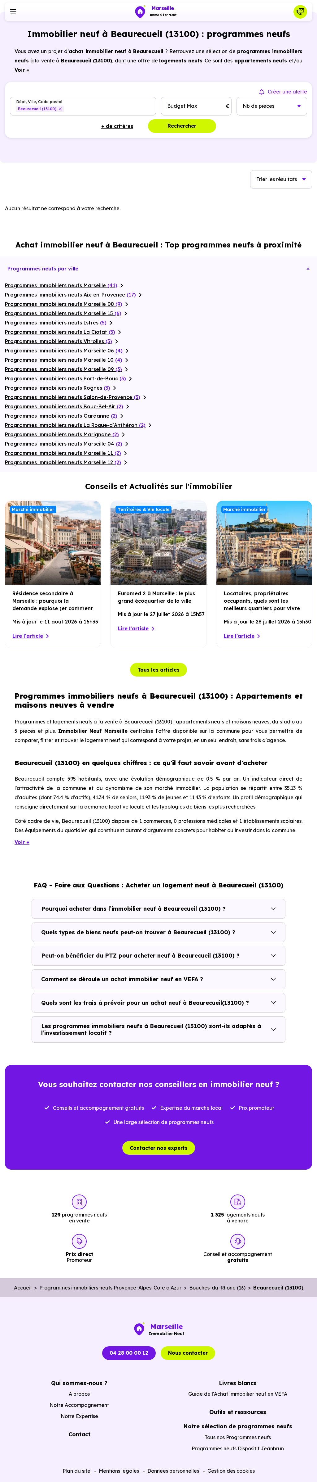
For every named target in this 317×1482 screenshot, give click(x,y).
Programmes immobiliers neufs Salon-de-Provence (72, 397)
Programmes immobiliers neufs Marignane (62, 434)
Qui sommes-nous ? (79, 1383)
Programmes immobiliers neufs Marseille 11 (63, 453)
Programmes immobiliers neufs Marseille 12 (63, 462)
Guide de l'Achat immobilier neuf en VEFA (237, 1394)
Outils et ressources (237, 1412)
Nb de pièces (258, 106)
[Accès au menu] (13, 12)
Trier (276, 179)
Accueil (23, 1288)
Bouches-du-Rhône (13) (217, 1288)
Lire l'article (27, 636)
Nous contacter (188, 1353)
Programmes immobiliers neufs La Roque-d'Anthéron (75, 425)
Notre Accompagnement (79, 1405)
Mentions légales (119, 1471)
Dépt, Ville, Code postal (39, 101)
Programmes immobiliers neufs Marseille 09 (63, 369)
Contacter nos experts (159, 1148)
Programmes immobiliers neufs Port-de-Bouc (65, 378)
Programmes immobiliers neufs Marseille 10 (63, 360)
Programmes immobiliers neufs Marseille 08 (63, 304)
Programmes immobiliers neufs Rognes (57, 388)
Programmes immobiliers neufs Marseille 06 (64, 350)
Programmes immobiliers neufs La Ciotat (60, 332)
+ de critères (117, 126)
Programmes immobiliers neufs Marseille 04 (63, 444)
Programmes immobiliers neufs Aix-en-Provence (70, 295)
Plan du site (76, 1471)
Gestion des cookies (231, 1471)
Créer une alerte (287, 91)
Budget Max (182, 106)
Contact (79, 1434)
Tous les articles (158, 670)
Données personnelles (173, 1471)
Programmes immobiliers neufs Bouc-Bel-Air (64, 406)
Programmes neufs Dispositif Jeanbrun (238, 1448)
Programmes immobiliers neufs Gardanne (61, 416)
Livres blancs (238, 1383)
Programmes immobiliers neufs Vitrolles (58, 341)
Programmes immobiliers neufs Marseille (61, 285)
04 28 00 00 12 (129, 1353)
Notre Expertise (79, 1416)
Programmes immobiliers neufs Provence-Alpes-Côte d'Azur (110, 1288)
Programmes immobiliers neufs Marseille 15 (63, 313)
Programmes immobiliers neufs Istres (55, 323)
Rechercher (181, 126)
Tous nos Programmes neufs (238, 1437)
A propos (79, 1394)
